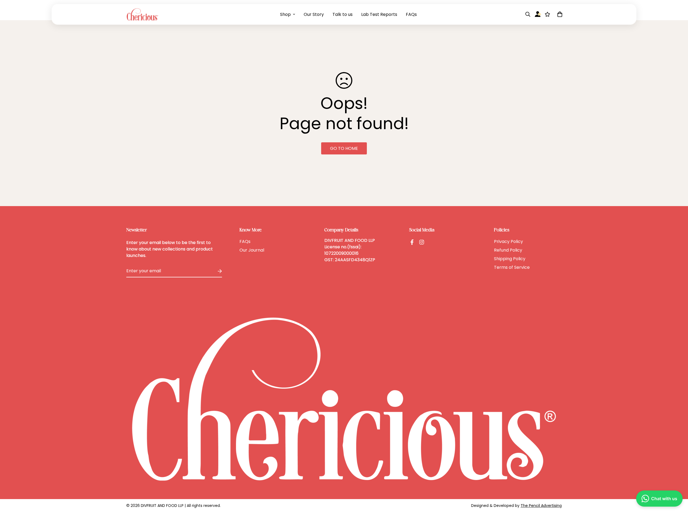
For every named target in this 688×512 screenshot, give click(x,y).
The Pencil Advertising (541, 505)
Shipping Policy (509, 259)
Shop (285, 14)
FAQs (411, 14)
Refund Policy (508, 250)
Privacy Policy (508, 241)
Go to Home (344, 148)
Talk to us (342, 14)
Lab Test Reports (379, 14)
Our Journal (251, 250)
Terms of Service (512, 267)
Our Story (314, 14)
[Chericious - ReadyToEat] (142, 14)
